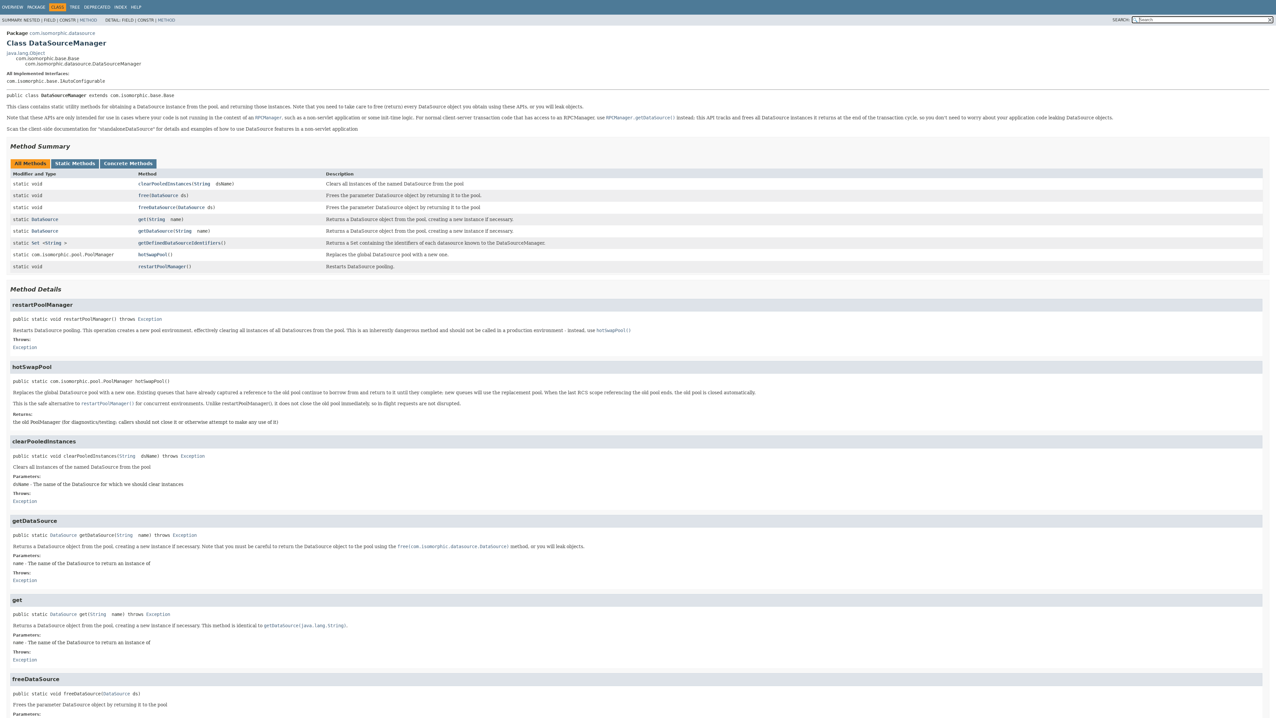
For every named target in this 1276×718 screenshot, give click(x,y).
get (142, 219)
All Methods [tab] (30, 163)
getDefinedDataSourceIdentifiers (179, 243)
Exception (150, 319)
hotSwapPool (152, 254)
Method (88, 20)
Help (136, 7)
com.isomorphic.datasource (62, 33)
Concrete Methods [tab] (128, 163)
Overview (12, 7)
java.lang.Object (26, 53)
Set (36, 243)
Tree (75, 7)
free (143, 195)
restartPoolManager (162, 266)
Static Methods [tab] (75, 163)
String (202, 183)
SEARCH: (1121, 20)
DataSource (165, 195)
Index (120, 7)
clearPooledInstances (164, 183)
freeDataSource (156, 207)
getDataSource (155, 231)
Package (36, 7)
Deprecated (97, 7)
